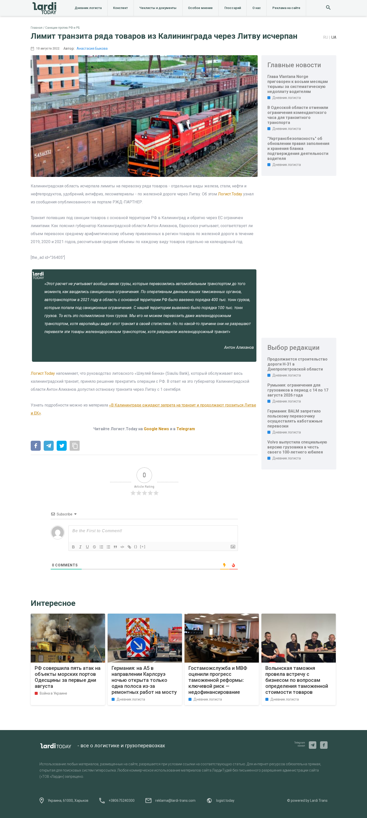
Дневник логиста (88, 8)
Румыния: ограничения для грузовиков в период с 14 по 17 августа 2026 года (297, 390)
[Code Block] (122, 547)
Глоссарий (232, 8)
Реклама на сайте (286, 8)
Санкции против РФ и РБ (62, 27)
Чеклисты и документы (158, 8)
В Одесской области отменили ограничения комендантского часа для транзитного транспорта (297, 115)
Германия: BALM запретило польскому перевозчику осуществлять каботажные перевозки (295, 418)
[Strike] (94, 547)
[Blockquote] (115, 547)
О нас (256, 8)
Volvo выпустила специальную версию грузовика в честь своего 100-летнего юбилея (297, 447)
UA (333, 37)
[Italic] (80, 547)
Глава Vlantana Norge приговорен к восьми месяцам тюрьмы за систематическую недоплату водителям (297, 84)
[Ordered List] (101, 547)
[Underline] (87, 547)
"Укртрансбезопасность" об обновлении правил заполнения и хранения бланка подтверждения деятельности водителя (298, 148)
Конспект (120, 8)
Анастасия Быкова (92, 48)
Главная (36, 27)
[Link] (129, 547)
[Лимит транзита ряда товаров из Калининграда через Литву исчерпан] (36, 446)
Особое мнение (200, 8)
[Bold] (73, 547)
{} (136, 546)
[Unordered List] (108, 547)
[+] (143, 546)
